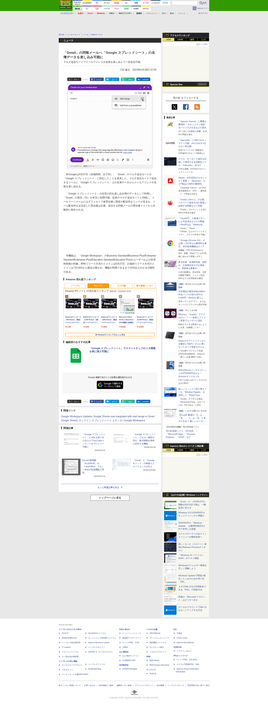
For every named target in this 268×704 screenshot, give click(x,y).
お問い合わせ (89, 685)
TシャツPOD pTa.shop (187, 660)
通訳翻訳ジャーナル (158, 642)
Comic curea (182, 638)
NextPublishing (94, 669)
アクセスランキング (180, 35)
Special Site (176, 84)
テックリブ (151, 670)
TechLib (153, 674)
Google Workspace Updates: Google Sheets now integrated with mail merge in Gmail (107, 416)
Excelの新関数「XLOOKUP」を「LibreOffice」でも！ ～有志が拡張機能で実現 (94, 466)
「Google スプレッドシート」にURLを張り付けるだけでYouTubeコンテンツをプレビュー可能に (93, 440)
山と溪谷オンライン (130, 656)
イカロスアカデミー (158, 652)
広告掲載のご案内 (105, 685)
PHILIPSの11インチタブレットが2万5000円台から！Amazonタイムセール (192, 373)
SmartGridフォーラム (97, 633)
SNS (164, 13)
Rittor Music (124, 629)
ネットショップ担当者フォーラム (102, 638)
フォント (181, 13)
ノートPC (75, 285)
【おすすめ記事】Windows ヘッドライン (189, 495)
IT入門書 (121, 285)
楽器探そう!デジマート (131, 638)
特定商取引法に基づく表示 (198, 685)
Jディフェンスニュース (159, 638)
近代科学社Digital (129, 669)
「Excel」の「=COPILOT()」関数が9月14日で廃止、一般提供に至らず (192, 504)
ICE (175, 629)
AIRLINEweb (155, 633)
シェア (98, 79)
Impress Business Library (98, 642)
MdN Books (154, 660)
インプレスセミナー (96, 647)
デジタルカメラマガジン (72, 665)
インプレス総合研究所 (71, 642)
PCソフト (98, 285)
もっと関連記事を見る (108, 487)
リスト (85, 79)
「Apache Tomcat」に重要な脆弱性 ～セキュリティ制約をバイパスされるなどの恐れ (192, 124)
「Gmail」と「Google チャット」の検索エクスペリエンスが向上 (143, 463)
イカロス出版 (152, 629)
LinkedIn (145, 79)
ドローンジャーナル (70, 652)
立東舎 (125, 647)
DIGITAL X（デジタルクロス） (101, 652)
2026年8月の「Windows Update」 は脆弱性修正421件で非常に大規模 (191, 526)
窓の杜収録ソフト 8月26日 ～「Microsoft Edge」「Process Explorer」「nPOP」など (182, 434)
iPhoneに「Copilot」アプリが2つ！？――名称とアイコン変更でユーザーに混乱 (192, 317)
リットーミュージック (131, 633)
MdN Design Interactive (159, 665)
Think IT (65, 633)
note (130, 79)
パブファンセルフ (184, 651)
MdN (148, 656)
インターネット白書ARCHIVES (75, 674)
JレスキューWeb (157, 647)
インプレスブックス (96, 664)
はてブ (114, 79)
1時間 (168, 39)
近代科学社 (124, 665)
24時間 (180, 39)
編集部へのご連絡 (124, 685)
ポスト (76, 79)
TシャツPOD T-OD (130, 642)
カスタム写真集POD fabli (188, 664)
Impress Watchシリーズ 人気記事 (187, 446)
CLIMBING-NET (129, 660)
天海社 (179, 633)
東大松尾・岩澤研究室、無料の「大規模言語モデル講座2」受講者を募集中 (192, 265)
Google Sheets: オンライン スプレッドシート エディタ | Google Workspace (103, 420)
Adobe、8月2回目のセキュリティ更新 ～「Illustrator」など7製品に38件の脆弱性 (192, 180)
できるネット (67, 670)
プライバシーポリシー (144, 685)
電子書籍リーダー (145, 285)
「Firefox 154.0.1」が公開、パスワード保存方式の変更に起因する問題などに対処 (192, 202)
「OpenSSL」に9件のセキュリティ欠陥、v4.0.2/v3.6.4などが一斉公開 (192, 143)
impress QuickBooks (185, 642)
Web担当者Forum (69, 638)
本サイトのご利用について (69, 685)
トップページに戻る (110, 497)
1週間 (191, 39)
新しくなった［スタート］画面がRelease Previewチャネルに (192, 547)
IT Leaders (66, 647)
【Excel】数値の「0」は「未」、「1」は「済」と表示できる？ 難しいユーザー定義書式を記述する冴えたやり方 (192, 421)
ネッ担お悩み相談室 (70, 656)
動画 (172, 13)
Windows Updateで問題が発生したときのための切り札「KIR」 (192, 578)
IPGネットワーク (181, 656)
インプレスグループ (175, 685)
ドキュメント (151, 13)
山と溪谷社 (124, 652)
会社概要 (160, 685)
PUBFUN (177, 647)
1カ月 (203, 39)
